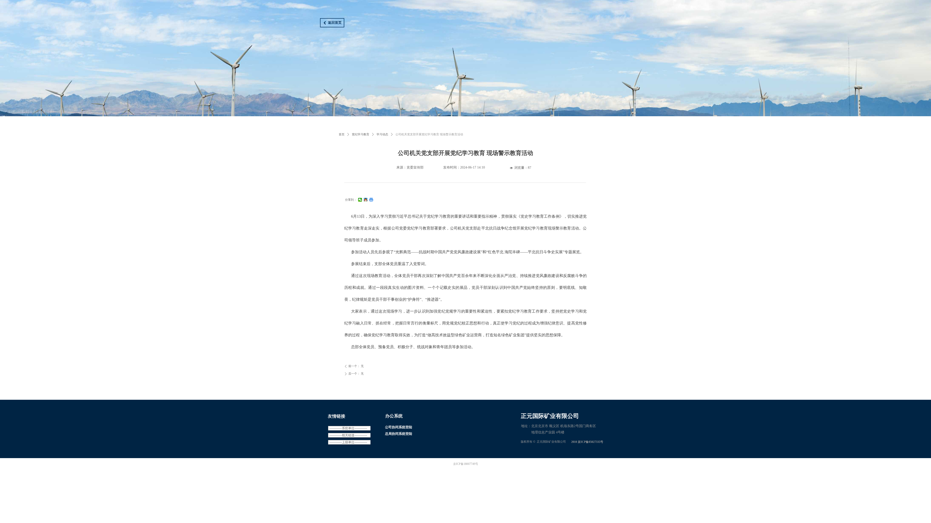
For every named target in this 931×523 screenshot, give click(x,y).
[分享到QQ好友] (366, 200)
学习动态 (382, 134)
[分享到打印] (371, 200)
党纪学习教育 (360, 134)
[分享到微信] (360, 200)
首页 (342, 134)
